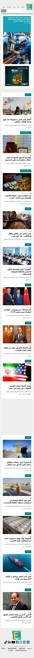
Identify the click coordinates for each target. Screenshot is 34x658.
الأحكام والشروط (12, 648)
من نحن (29, 648)
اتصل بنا (11, 650)
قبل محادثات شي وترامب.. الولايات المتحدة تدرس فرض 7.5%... (17, 311)
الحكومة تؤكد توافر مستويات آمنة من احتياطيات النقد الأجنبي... (18, 539)
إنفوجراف (9, 7)
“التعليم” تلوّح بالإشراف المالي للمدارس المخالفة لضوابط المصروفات (19, 271)
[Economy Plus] (29, 6)
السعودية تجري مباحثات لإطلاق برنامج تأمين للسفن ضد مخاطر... (18, 463)
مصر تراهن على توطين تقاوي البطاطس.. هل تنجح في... (19, 235)
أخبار (18, 7)
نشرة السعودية (25, 132)
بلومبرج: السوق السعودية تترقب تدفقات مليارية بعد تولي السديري (18, 159)
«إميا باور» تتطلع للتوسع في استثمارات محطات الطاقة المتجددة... (17, 501)
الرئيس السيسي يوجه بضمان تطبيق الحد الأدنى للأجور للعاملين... (17, 616)
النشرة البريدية (25, 170)
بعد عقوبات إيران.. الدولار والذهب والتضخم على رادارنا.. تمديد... (18, 197)
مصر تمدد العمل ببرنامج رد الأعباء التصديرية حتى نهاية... (18, 577)
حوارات (14, 7)
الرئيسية (22, 7)
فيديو (4, 7)
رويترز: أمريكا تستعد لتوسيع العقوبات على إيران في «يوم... (19, 387)
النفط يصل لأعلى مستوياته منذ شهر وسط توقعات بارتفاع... (17, 121)
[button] (16, 62)
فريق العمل (22, 648)
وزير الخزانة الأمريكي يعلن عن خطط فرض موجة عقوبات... (17, 349)
